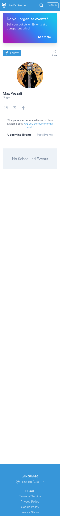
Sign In (52, 5)
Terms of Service (30, 496)
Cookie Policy (30, 507)
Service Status (30, 512)
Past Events (45, 134)
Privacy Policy (30, 501)
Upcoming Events (19, 134)
